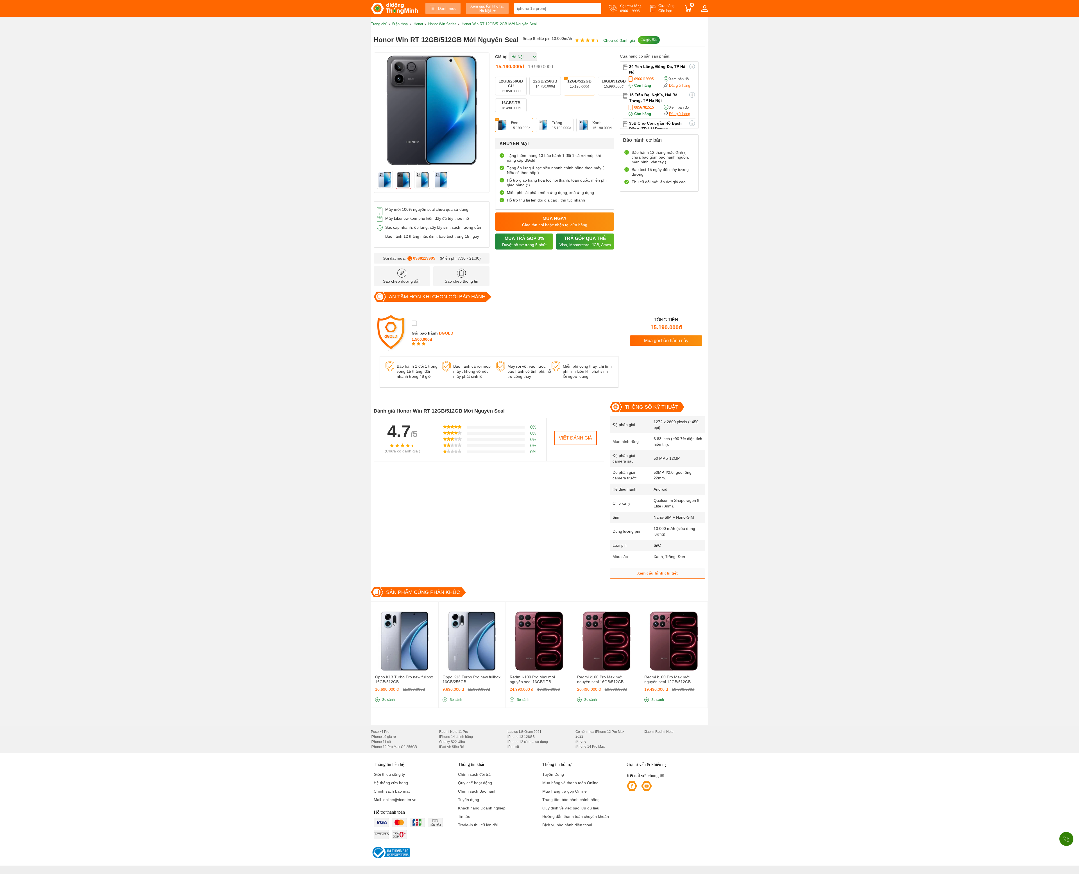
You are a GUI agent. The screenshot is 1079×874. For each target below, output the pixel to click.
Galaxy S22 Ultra (452, 742)
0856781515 (644, 107)
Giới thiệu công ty (389, 774)
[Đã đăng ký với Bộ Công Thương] (390, 852)
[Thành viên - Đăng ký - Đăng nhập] (704, 8)
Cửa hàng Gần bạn (666, 8)
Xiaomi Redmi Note (659, 732)
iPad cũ (513, 747)
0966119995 (424, 258)
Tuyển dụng (468, 799)
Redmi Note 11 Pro (453, 732)
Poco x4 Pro (380, 732)
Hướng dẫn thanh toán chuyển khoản (575, 816)
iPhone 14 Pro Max (590, 747)
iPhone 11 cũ (381, 742)
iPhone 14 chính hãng (456, 737)
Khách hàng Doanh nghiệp (482, 808)
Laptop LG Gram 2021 (524, 732)
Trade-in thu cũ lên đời (478, 825)
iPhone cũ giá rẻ (383, 737)
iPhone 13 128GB (521, 737)
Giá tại (501, 56)
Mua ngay (554, 221)
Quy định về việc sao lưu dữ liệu (570, 808)
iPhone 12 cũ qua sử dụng (527, 742)
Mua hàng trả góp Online (564, 791)
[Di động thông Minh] (394, 8)
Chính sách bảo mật (392, 791)
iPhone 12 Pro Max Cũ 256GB (394, 747)
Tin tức (464, 816)
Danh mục (447, 8)
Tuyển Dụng (553, 774)
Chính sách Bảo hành (477, 791)
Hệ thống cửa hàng (391, 783)
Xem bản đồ (679, 79)
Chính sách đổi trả (474, 774)
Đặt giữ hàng (679, 85)
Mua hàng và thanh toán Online (570, 783)
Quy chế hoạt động (475, 783)
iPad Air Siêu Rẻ (451, 747)
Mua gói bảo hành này (666, 340)
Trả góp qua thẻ (585, 241)
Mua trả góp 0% (524, 241)
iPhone (580, 741)
